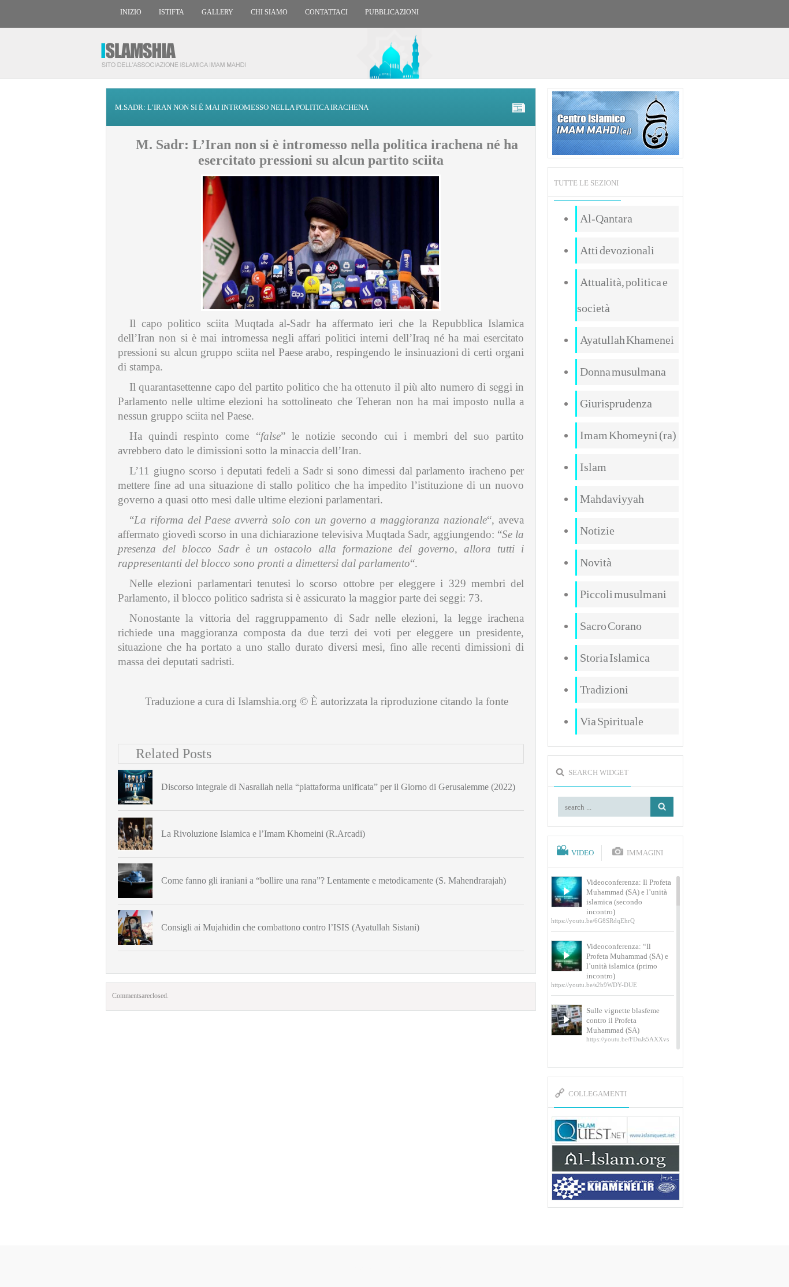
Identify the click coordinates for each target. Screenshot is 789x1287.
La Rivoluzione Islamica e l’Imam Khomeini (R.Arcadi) (263, 834)
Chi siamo (269, 12)
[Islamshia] (178, 50)
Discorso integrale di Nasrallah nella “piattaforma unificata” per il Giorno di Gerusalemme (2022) (338, 787)
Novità (596, 562)
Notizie (597, 530)
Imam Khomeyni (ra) (628, 435)
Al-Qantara (606, 218)
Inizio (131, 12)
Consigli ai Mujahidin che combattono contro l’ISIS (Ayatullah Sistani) (290, 927)
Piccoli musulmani (623, 594)
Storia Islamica (615, 657)
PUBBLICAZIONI (392, 12)
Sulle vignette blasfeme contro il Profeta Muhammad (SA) (623, 1020)
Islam (593, 467)
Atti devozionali (617, 250)
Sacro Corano (611, 626)
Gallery (217, 12)
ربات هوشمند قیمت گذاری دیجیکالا (394, 1267)
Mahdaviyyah (612, 498)
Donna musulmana (623, 371)
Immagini (645, 853)
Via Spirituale (611, 721)
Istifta (171, 12)
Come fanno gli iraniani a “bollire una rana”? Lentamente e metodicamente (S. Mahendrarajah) (333, 880)
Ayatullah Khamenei (627, 339)
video (582, 853)
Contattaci (326, 12)
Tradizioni (604, 689)
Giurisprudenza (616, 403)
